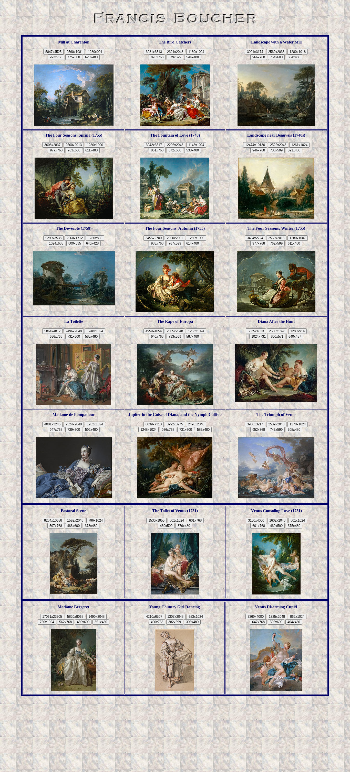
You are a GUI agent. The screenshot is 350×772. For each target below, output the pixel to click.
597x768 (55, 526)
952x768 (258, 430)
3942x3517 (154, 145)
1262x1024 (95, 424)
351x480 (101, 622)
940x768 (157, 336)
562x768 (65, 622)
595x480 (294, 430)
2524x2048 (74, 424)
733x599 (175, 336)
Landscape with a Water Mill (276, 42)
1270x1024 (298, 424)
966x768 (258, 57)
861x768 (157, 150)
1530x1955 (156, 520)
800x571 (277, 336)
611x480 (91, 150)
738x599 (276, 150)
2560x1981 (75, 52)
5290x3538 (53, 238)
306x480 (192, 622)
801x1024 (177, 520)
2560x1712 (75, 238)
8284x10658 (53, 520)
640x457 (295, 336)
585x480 (91, 336)
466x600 (73, 526)
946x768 (258, 150)
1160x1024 (196, 52)
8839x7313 (154, 424)
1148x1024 (196, 145)
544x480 (192, 57)
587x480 (192, 336)
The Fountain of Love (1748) (175, 135)
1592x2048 (75, 520)
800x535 (74, 243)
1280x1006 (95, 145)
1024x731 (258, 336)
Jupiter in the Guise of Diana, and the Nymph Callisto (175, 414)
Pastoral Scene (73, 511)
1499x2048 (96, 617)
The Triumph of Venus (276, 414)
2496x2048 (74, 331)
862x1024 (297, 617)
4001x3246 (52, 424)
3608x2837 (52, 145)
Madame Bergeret (73, 607)
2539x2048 (276, 424)
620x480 (91, 57)
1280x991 (95, 52)
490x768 (157, 622)
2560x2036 (276, 52)
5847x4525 (53, 52)
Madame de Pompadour (74, 414)
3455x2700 (154, 238)
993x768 (56, 57)
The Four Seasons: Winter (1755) (276, 228)
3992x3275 (175, 424)
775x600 (73, 57)
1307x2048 (175, 617)
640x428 (92, 243)
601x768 (195, 520)
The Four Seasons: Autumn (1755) (175, 228)
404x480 (293, 622)
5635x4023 (256, 331)
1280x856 (95, 238)
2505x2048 (175, 331)
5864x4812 (52, 331)
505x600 (276, 622)
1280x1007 (298, 238)
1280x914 (297, 331)
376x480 (184, 526)
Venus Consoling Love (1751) (276, 511)
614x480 (192, 243)
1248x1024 (95, 331)
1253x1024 (196, 331)
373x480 (91, 526)
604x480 (294, 57)
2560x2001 (175, 238)
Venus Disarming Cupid (276, 607)
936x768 (56, 336)
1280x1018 (298, 52)
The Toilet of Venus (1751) (175, 511)
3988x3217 (255, 424)
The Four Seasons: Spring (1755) (73, 135)
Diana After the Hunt (276, 321)
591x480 (294, 150)
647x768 (258, 622)
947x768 (56, 430)
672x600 (175, 150)
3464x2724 (255, 238)
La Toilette (73, 321)
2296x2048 (175, 145)
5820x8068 (75, 617)
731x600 (73, 336)
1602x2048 (277, 520)
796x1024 (95, 520)
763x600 (74, 150)
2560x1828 (277, 331)
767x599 (175, 243)
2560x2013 (74, 145)
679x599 (175, 57)
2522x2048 (278, 145)
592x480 (91, 430)
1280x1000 (196, 238)
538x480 (192, 150)
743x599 (276, 430)
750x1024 (47, 622)
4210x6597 (154, 617)
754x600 (276, 57)
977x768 (56, 150)
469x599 (166, 526)
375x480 (294, 526)
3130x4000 (256, 520)
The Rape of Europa (175, 321)
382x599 (174, 622)
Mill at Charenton (73, 42)
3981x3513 (154, 52)
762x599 (276, 243)
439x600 (83, 622)
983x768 (157, 243)
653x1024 (196, 617)
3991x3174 (255, 52)
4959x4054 (154, 331)
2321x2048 (175, 52)
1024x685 (56, 243)
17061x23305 (52, 617)
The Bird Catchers (175, 42)
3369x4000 (256, 617)
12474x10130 (255, 145)
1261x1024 (299, 145)
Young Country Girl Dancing (174, 607)
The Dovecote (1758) (73, 228)
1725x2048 (277, 617)
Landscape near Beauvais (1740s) (276, 135)
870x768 (157, 57)
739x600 (73, 430)
